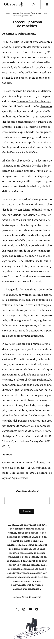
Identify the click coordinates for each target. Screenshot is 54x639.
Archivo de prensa (39, 13)
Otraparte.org (11, 13)
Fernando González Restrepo (34, 101)
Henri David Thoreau (28, 52)
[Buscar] (34, 4)
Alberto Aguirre (35, 180)
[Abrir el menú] (47, 4)
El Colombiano (37, 467)
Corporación (25, 13)
